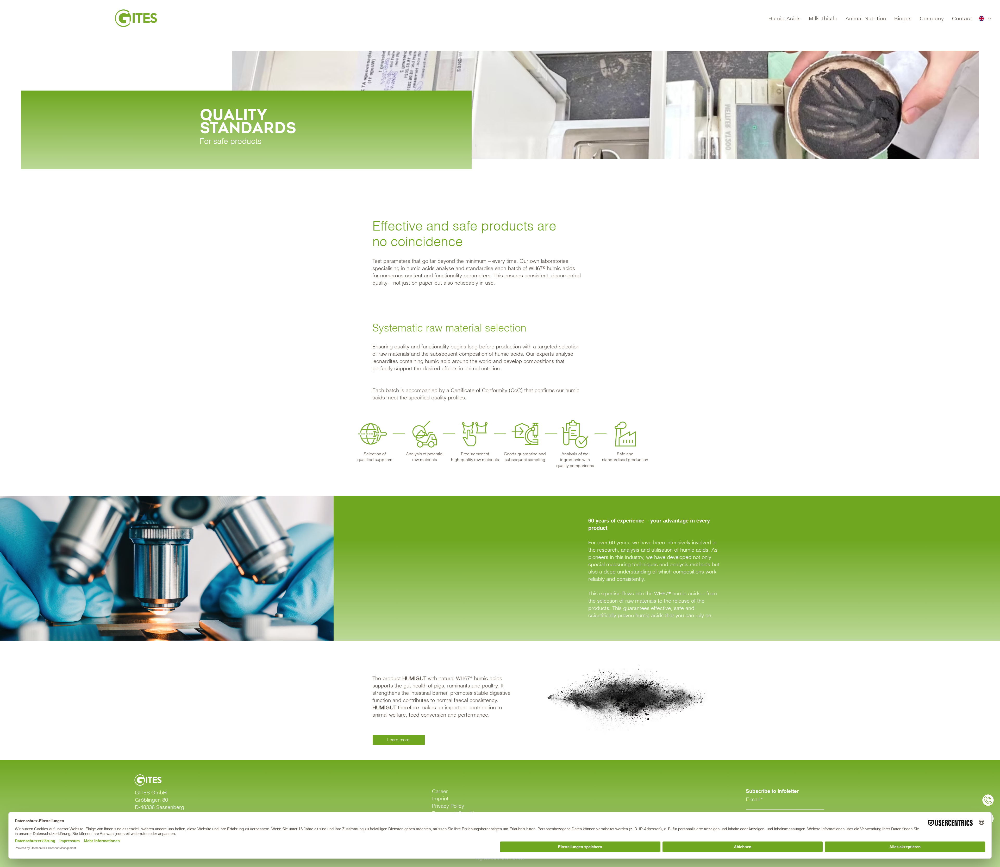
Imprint (440, 798)
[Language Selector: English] (985, 18)
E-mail (753, 799)
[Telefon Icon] (988, 800)
